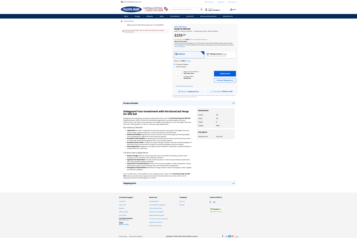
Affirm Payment (123, 212)
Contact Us (233, 2)
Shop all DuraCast (180, 27)
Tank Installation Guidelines (157, 205)
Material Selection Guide (156, 215)
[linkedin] (215, 202)
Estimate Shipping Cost (225, 80)
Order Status (210, 2)
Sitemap (182, 205)
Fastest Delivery (181, 67)
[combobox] (187, 9)
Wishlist (222, 2)
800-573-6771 (124, 220)
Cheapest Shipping (182, 64)
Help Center (122, 205)
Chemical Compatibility (156, 212)
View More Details (179, 47)
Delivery (181, 54)
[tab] (189, 54)
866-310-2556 (124, 224)
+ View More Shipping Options (184, 86)
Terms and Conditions (135, 236)
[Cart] (231, 10)
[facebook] (211, 202)
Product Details (130, 103)
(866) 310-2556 (154, 10)
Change (188, 61)
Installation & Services (155, 222)
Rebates (121, 208)
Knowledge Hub (154, 201)
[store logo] (131, 9)
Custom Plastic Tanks (155, 208)
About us (182, 201)
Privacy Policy (123, 236)
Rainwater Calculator (155, 226)
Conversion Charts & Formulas (158, 219)
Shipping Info (129, 183)
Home (121, 21)
